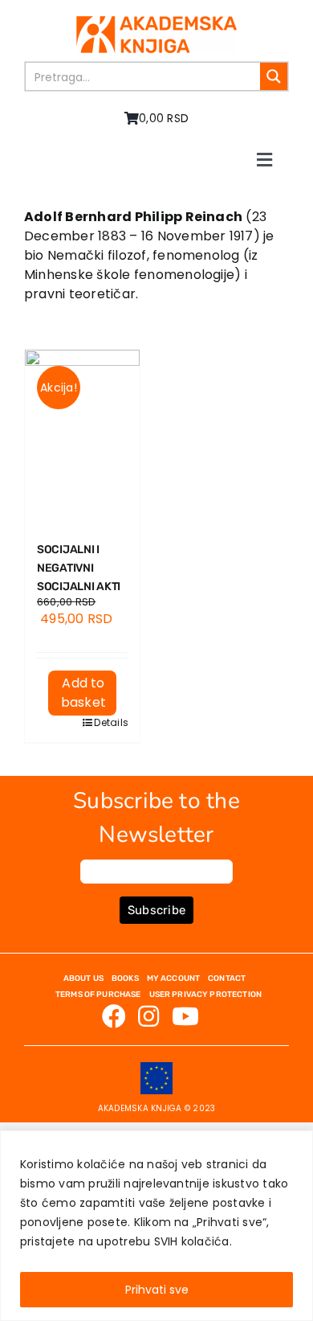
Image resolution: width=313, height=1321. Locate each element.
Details (105, 722)
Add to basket (83, 693)
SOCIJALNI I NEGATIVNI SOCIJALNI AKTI (78, 568)
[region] (156, 1225)
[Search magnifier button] (273, 76)
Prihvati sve (157, 1290)
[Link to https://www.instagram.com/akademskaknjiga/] (148, 1016)
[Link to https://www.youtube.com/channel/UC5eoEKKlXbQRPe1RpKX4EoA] (185, 1016)
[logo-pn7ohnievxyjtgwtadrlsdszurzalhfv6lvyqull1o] (156, 22)
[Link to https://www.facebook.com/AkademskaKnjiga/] (114, 1016)
